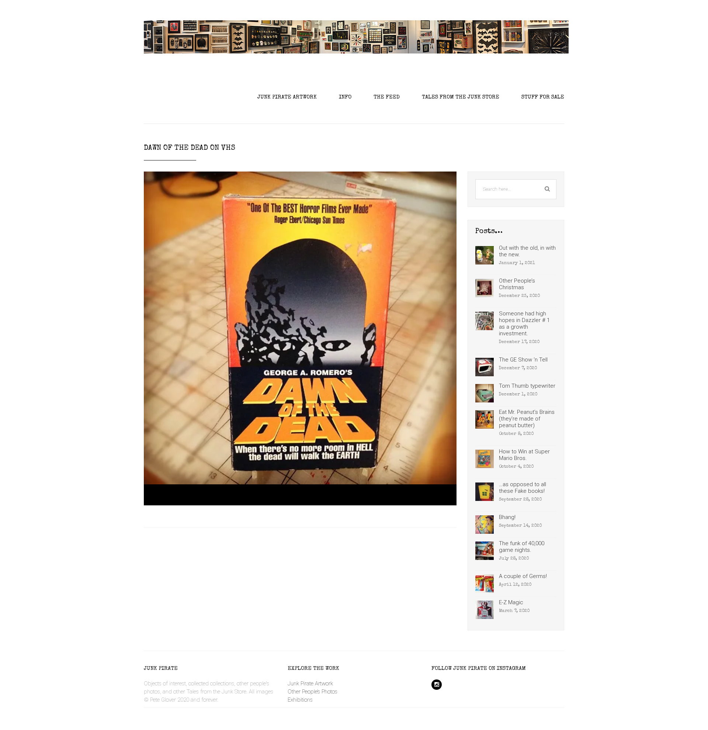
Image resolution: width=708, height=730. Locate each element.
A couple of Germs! (523, 576)
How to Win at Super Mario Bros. (524, 454)
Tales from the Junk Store (460, 97)
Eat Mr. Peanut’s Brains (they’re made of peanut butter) (527, 419)
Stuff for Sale (542, 97)
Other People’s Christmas (517, 284)
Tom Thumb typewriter (527, 386)
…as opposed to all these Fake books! (522, 487)
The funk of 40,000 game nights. (521, 546)
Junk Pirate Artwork (287, 97)
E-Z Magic (511, 602)
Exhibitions (300, 699)
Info (345, 97)
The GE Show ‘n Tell (523, 359)
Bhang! (507, 517)
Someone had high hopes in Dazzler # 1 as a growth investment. (524, 323)
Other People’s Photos (312, 691)
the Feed (387, 97)
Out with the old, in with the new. (527, 251)
